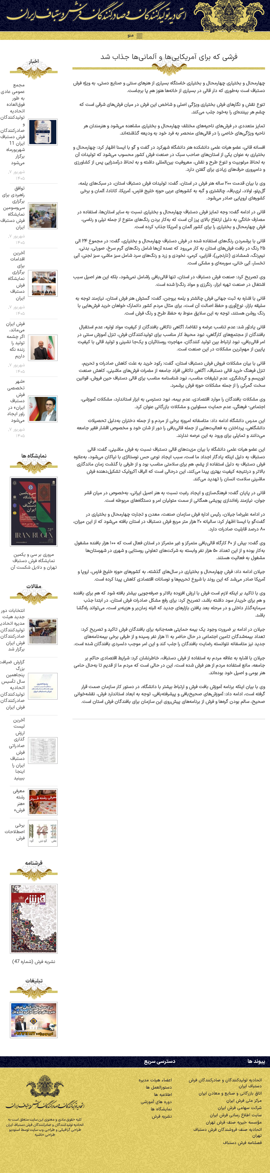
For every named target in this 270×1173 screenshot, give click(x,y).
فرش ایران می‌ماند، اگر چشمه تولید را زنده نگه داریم (15, 340)
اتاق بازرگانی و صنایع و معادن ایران (230, 1093)
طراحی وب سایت (42, 1130)
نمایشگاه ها (161, 1109)
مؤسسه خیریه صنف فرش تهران (234, 1122)
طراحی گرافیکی (70, 1130)
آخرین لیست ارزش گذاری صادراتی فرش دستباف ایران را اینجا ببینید (17, 749)
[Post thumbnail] (43, 132)
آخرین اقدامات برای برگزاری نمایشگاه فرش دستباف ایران (16, 276)
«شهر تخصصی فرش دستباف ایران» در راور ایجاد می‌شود (16, 401)
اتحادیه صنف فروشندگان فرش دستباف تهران (227, 1133)
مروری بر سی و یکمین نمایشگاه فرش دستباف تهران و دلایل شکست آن (34, 561)
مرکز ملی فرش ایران (244, 1101)
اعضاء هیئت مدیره (155, 1080)
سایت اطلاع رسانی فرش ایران (236, 1115)
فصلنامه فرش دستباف (242, 1143)
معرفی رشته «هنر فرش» (19, 801)
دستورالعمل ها (159, 1087)
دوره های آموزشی (156, 1102)
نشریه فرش (162, 1116)
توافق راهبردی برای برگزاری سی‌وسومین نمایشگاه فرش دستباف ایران (12, 208)
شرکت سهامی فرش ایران (240, 1108)
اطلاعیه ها (163, 1095)
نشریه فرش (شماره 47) (33, 961)
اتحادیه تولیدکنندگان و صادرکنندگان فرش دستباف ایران (225, 1083)
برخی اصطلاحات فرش (15, 832)
